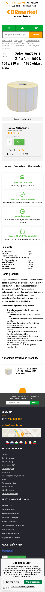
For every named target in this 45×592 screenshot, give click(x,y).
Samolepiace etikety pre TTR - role (13, 43)
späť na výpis (5, 55)
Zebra (29, 43)
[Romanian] (25, 442)
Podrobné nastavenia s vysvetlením (22, 587)
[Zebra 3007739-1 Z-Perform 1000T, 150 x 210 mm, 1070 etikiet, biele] (22, 95)
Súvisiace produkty (35, 166)
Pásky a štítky (18, 41)
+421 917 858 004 (17, 3)
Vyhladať (36, 35)
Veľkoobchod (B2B (8, 465)
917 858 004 (12, 419)
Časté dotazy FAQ (8, 469)
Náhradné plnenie (8, 490)
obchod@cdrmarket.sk (26, 6)
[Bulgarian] (34, 442)
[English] (12, 442)
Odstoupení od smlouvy (10, 494)
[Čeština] (7, 442)
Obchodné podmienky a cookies (13, 476)
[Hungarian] (16, 442)
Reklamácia (6, 472)
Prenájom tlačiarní (8, 487)
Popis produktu (19, 166)
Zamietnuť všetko (12, 582)
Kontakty (5, 454)
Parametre (7, 166)
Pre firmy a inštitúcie (9, 483)
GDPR (4, 479)
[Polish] (21, 442)
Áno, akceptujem (33, 582)
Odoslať (35, 402)
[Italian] (30, 442)
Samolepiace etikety (32, 41)
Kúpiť (19, 142)
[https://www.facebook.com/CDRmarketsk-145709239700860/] (8, 550)
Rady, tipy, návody (8, 458)
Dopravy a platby (7, 462)
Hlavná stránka (7, 41)
